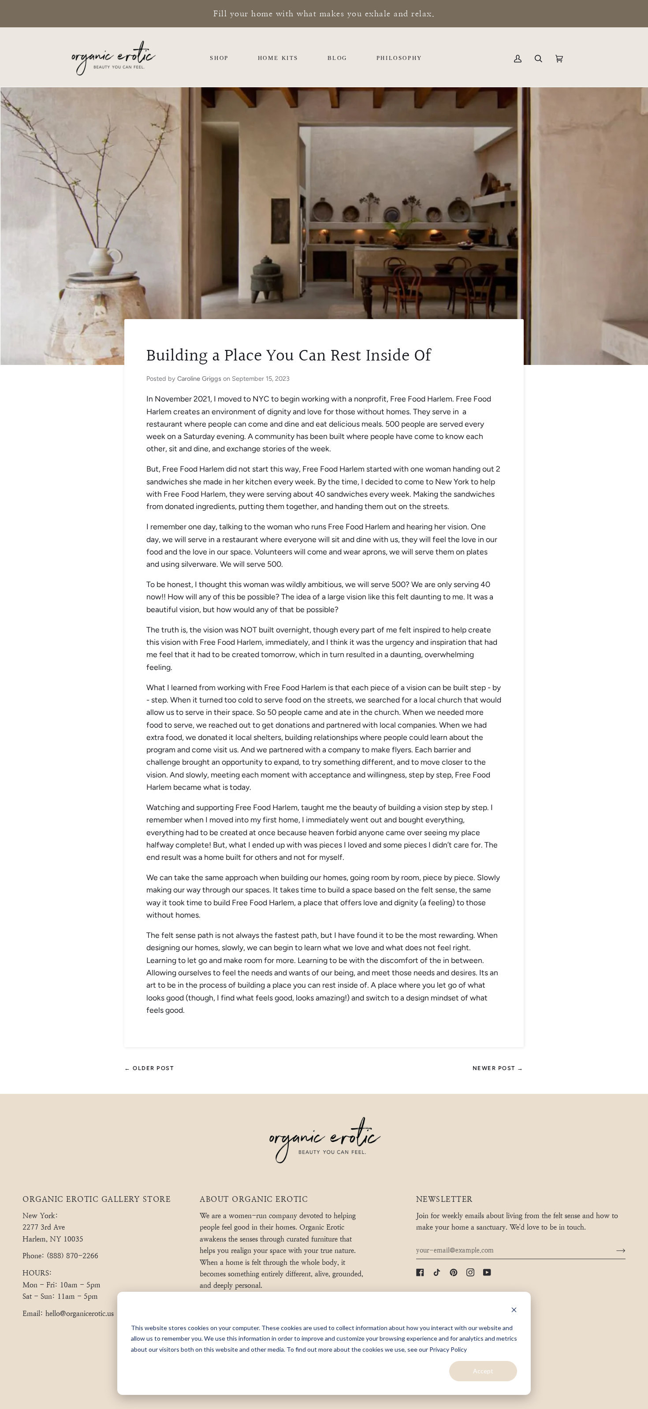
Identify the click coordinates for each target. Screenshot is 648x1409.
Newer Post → (498, 1068)
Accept (483, 1371)
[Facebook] (420, 1272)
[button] (219, 58)
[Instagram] (470, 1272)
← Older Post (149, 1068)
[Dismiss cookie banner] (514, 1310)
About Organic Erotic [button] (254, 1199)
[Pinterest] (454, 1272)
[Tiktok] (437, 1272)
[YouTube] (487, 1272)
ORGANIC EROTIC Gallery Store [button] (96, 1199)
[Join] (614, 1250)
